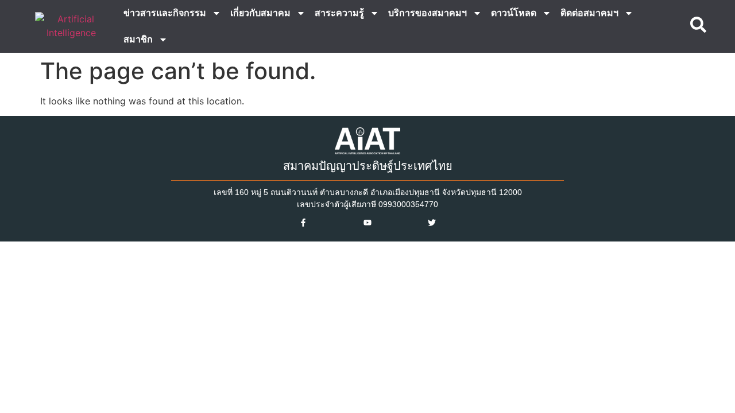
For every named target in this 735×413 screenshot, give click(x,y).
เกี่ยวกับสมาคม (260, 13)
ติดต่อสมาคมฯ (589, 13)
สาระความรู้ (339, 13)
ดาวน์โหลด (513, 13)
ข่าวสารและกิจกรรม (164, 13)
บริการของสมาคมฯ (427, 13)
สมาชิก (138, 39)
